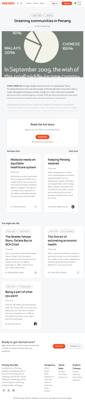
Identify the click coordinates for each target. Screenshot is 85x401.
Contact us (75, 346)
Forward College (65, 398)
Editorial (76, 374)
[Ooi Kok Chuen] (35, 324)
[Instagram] (13, 390)
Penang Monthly (25, 398)
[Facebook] (4, 390)
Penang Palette (25, 287)
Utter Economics (67, 231)
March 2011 (37, 15)
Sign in (54, 3)
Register (42, 137)
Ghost (45, 398)
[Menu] (21, 3)
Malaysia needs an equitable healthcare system (23, 163)
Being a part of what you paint (19, 294)
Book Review (25, 231)
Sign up (67, 3)
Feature (49, 15)
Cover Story (77, 377)
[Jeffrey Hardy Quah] (72, 207)
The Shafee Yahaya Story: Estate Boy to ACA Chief (18, 240)
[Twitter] (9, 390)
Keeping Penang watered (59, 161)
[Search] (18, 3)
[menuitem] (29, 3)
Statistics (76, 380)
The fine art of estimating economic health (62, 240)
